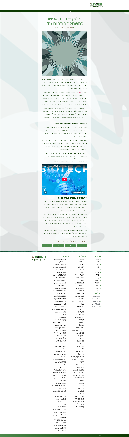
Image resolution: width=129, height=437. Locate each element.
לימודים (33, 11)
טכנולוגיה (97, 280)
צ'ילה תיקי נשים (80, 293)
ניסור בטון (81, 325)
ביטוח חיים (81, 383)
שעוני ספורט (81, 269)
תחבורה (83, 11)
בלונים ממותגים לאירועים (78, 378)
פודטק (82, 304)
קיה (83, 287)
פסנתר (82, 300)
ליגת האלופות (81, 354)
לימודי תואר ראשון (80, 351)
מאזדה (82, 349)
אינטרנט (92, 11)
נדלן (56, 11)
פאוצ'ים (82, 309)
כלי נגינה (97, 279)
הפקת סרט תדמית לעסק (78, 370)
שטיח (82, 275)
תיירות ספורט (81, 261)
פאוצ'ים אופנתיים (80, 308)
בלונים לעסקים (80, 380)
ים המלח (82, 362)
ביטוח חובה (81, 385)
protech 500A (80, 403)
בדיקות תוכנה (81, 399)
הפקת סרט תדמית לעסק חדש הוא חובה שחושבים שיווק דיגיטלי (59, 346)
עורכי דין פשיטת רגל (79, 316)
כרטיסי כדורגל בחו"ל (79, 358)
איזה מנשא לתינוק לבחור (78, 401)
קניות (46, 11)
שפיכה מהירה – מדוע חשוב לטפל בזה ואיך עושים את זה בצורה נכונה (60, 354)
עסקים (62, 27)
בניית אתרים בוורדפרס (78, 375)
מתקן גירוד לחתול (80, 327)
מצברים (82, 332)
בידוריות (82, 395)
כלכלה (64, 11)
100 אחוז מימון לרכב (79, 407)
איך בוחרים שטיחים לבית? (60, 304)
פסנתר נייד (81, 295)
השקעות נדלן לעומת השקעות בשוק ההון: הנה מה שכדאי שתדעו (59, 269)
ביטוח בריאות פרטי (79, 387)
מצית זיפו (97, 272)
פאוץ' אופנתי (81, 312)
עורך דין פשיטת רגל (79, 317)
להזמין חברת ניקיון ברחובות (77, 356)
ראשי (97, 11)
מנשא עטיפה (81, 335)
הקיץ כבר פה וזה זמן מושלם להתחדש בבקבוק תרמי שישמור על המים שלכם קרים (59, 285)
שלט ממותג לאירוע (79, 274)
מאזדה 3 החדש (80, 346)
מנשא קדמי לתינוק (80, 333)
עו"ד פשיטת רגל (80, 319)
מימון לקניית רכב (80, 345)
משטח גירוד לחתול (79, 329)
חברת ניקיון (81, 366)
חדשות (74, 11)
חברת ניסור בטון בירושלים (60, 369)
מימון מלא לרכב (80, 341)
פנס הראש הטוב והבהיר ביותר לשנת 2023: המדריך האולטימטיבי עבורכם (59, 293)
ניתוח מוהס (81, 322)
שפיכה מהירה (81, 264)
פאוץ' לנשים (81, 311)
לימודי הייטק (81, 353)
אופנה (98, 290)
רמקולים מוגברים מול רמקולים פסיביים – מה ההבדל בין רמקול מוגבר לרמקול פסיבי (59, 417)
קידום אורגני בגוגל (80, 288)
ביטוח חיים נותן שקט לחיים (60, 296)
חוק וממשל (69, 11)
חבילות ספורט (80, 367)
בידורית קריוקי (80, 391)
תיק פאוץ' (82, 259)
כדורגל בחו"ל (81, 361)
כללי (98, 275)
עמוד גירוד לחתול (80, 314)
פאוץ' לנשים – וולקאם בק (60, 382)
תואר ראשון (81, 263)
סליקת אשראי (81, 321)
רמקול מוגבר (81, 279)
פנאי (50, 11)
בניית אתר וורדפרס (79, 377)
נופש (53, 11)
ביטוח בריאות (81, 388)
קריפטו (42, 11)
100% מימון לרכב (80, 406)
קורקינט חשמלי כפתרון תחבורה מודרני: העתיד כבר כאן (60, 264)
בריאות (87, 11)
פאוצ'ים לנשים (80, 306)
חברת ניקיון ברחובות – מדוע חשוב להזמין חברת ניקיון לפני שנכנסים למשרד (59, 359)
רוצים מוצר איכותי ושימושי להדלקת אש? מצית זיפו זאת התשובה (60, 280)
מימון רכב (81, 338)
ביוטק (56, 27)
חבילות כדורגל (80, 369)
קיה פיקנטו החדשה (79, 283)
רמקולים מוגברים (80, 277)
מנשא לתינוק (81, 337)
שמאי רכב (81, 272)
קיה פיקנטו (81, 285)
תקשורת (37, 11)
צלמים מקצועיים (80, 292)
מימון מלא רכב (80, 340)
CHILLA (82, 404)
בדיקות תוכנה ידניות (79, 398)
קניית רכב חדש (80, 282)
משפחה (60, 11)
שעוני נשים (81, 271)
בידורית (82, 393)
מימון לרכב (81, 343)
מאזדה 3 (82, 348)
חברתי (78, 11)
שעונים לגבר (81, 267)
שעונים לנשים (81, 266)
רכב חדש (82, 280)
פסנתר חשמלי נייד (79, 296)
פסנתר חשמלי (80, 298)
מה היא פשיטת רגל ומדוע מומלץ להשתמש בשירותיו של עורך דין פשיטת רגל (59, 372)
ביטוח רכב (81, 382)
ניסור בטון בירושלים (79, 324)
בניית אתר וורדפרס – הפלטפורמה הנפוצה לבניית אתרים (60, 422)
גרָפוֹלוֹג (97, 285)
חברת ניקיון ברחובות (79, 364)
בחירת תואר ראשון (79, 396)
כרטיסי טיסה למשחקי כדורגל (77, 359)
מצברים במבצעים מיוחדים (78, 330)
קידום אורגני (81, 290)
